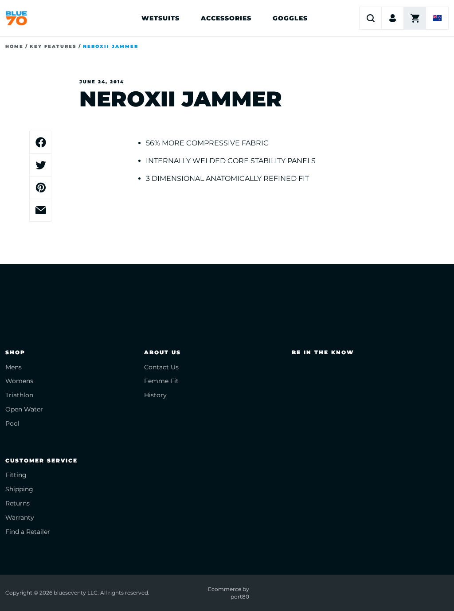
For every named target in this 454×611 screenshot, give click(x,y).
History (155, 395)
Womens (19, 381)
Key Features (53, 46)
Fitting (16, 475)
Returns (17, 503)
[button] (371, 18)
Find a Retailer (27, 532)
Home (14, 46)
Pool (12, 423)
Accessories (226, 18)
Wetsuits (160, 18)
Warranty (19, 517)
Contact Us (161, 367)
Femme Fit (161, 381)
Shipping (19, 489)
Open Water (24, 409)
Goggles (290, 18)
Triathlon (19, 395)
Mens (13, 367)
